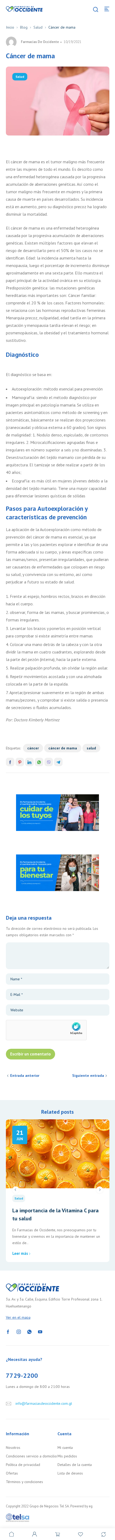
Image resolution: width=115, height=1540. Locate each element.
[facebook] (8, 1331)
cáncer (33, 748)
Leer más (20, 1253)
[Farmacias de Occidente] (24, 8)
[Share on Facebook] (10, 762)
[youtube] (40, 1331)
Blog (24, 27)
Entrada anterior (24, 1075)
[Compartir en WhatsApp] (39, 762)
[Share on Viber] (48, 762)
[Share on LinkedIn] (29, 762)
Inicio (10, 27)
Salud (38, 27)
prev (15, 1189)
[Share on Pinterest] (20, 762)
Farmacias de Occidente (40, 42)
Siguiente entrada (88, 1075)
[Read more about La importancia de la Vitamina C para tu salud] (57, 1153)
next (99, 1189)
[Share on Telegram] (58, 762)
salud (91, 748)
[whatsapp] (29, 1331)
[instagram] (18, 1331)
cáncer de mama (62, 748)
